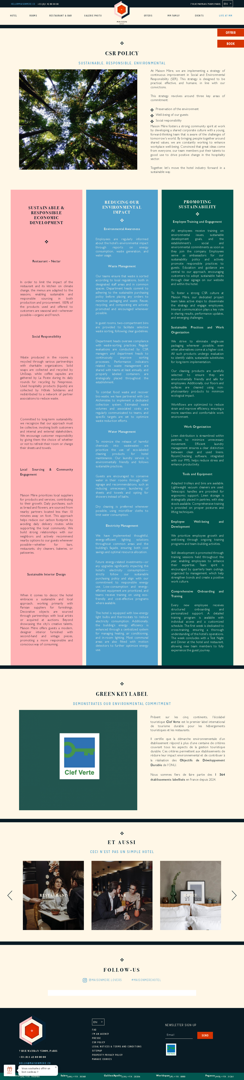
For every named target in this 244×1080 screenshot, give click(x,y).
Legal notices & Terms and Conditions (116, 1046)
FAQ (94, 1029)
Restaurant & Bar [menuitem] (60, 15)
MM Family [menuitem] (174, 15)
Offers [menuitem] (148, 15)
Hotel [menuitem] (13, 15)
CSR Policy (98, 1042)
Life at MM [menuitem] (226, 15)
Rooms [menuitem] (33, 15)
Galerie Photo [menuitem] (93, 15)
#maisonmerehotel (146, 980)
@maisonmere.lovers (105, 980)
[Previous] (9, 896)
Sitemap (97, 1050)
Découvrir (53, 918)
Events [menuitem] (199, 15)
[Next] (234, 896)
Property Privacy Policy (107, 1055)
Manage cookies (102, 1059)
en (226, 4)
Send (205, 1035)
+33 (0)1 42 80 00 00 (48, 4)
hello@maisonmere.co (23, 4)
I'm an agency (100, 1033)
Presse (96, 1038)
